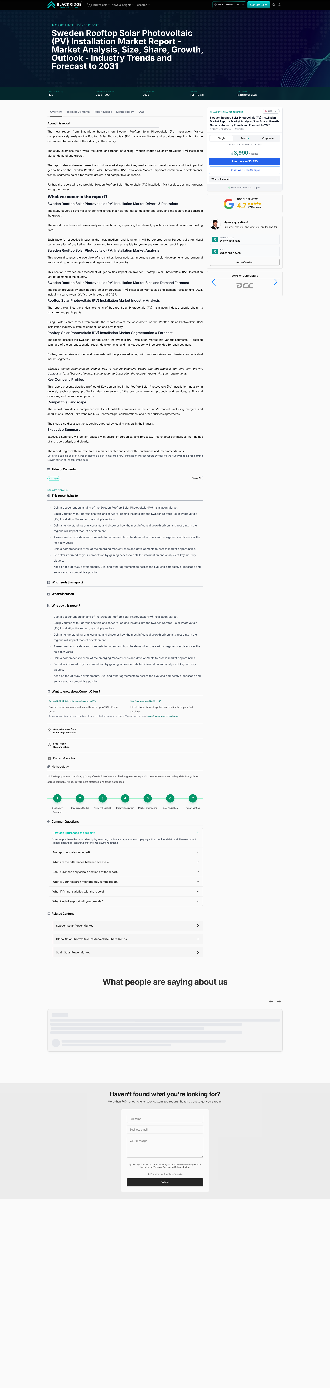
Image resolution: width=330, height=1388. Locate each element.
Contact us (54, 373)
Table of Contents (78, 111)
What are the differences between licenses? (80, 862)
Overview (56, 111)
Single (221, 138)
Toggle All (196, 478)
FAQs (141, 111)
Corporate (268, 138)
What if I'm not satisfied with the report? (78, 891)
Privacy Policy (182, 1167)
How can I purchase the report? (73, 833)
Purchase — (245, 161)
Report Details (103, 111)
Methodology (125, 111)
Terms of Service (161, 1167)
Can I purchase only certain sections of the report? (85, 872)
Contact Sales (258, 5)
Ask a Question (244, 262)
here (120, 716)
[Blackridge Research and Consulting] (64, 4)
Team (244, 138)
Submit (165, 1182)
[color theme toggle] (279, 5)
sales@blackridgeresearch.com (163, 716)
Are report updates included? (71, 852)
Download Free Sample (245, 170)
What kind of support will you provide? (77, 901)
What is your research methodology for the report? (85, 881)
